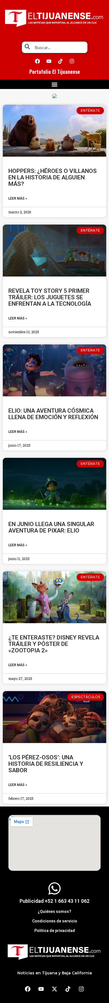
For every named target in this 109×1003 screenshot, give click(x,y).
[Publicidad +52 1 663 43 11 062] (54, 888)
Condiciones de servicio (54, 921)
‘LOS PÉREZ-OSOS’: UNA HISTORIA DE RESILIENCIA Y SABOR (45, 764)
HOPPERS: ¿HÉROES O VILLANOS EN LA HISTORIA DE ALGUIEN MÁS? (52, 177)
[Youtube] (49, 61)
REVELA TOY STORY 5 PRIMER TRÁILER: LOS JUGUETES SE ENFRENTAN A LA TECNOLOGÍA (49, 297)
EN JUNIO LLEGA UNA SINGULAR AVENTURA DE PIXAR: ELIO (51, 527)
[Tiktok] (60, 61)
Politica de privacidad (54, 930)
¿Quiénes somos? (54, 911)
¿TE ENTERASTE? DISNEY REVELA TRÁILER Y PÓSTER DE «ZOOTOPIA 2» (53, 644)
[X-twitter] (54, 989)
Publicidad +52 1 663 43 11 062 (54, 901)
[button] (54, 84)
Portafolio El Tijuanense (54, 71)
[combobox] (54, 47)
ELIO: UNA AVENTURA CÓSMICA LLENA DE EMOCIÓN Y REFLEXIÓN (53, 414)
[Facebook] (37, 61)
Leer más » (17, 198)
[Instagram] (72, 61)
